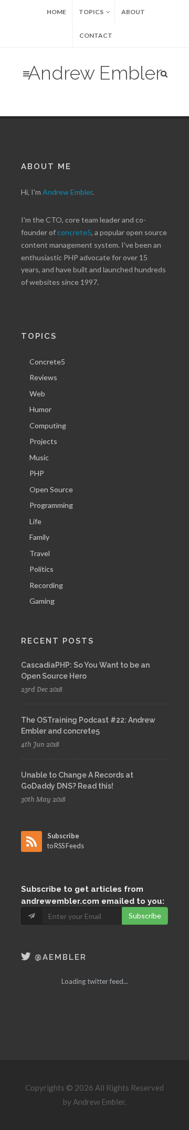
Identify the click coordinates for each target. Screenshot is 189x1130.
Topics (91, 12)
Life (35, 521)
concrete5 (74, 232)
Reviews (43, 377)
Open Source (51, 489)
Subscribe (145, 915)
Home (56, 12)
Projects (43, 441)
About (133, 12)
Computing (47, 425)
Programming (51, 505)
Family (39, 537)
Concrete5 (47, 361)
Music (39, 457)
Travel (39, 553)
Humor (40, 409)
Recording (46, 585)
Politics (41, 568)
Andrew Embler (95, 72)
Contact (95, 35)
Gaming (42, 600)
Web (37, 393)
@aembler (59, 957)
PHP (36, 473)
